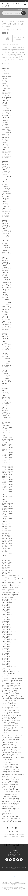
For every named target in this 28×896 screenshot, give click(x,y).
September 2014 (6, 308)
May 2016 (4, 274)
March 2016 (5, 277)
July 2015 (4, 291)
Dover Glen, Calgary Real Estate (10, 702)
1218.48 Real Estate (7, 471)
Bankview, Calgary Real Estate (10, 587)
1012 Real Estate (6, 430)
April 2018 (5, 243)
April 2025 (5, 104)
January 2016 (5, 281)
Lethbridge (5, 732)
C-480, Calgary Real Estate (9, 609)
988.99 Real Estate (7, 570)
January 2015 (5, 301)
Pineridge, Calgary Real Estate (10, 762)
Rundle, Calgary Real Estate (9, 772)
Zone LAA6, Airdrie (7, 815)
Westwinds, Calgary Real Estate (10, 806)
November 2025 (6, 93)
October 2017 (6, 252)
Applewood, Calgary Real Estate (10, 584)
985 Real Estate (6, 567)
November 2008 (6, 419)
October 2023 (6, 134)
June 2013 (5, 333)
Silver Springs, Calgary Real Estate (11, 788)
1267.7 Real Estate (7, 486)
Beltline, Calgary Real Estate (9, 590)
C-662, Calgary (6, 629)
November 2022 (6, 152)
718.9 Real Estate (6, 528)
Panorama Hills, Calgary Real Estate (11, 752)
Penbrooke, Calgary (7, 759)
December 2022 (6, 151)
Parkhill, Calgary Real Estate (9, 756)
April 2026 (5, 85)
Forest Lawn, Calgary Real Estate (10, 717)
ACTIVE (19, 9)
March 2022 (5, 166)
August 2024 (5, 117)
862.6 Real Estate (6, 533)
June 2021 (5, 181)
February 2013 (6, 340)
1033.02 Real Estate (7, 434)
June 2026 (5, 82)
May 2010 (4, 388)
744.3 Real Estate (6, 530)
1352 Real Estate (6, 501)
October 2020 (6, 195)
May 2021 (4, 183)
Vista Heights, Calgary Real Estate (11, 801)
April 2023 (5, 144)
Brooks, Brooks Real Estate (9, 597)
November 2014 (6, 304)
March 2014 (5, 318)
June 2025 (5, 100)
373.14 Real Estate (7, 525)
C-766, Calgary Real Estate (9, 660)
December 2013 (6, 323)
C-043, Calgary (6, 601)
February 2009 (6, 414)
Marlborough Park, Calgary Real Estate (12, 735)
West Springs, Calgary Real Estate (11, 805)
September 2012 (6, 348)
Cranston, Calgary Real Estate (10, 690)
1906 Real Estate (6, 520)
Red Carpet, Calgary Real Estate (10, 764)
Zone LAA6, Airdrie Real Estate (10, 816)
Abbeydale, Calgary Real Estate (10, 575)
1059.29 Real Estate (7, 440)
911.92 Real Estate (7, 547)
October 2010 (6, 380)
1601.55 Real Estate (7, 513)
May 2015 (4, 294)
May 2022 (4, 163)
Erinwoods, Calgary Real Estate (10, 708)
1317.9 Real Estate (7, 496)
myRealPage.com (16, 876)
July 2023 (4, 139)
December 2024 (6, 110)
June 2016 (5, 272)
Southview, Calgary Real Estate (10, 789)
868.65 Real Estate (7, 538)
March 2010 (5, 392)
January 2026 (5, 90)
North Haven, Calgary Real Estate (11, 751)
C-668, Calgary (6, 638)
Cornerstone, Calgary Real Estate (11, 685)
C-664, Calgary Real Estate (9, 634)
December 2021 (6, 171)
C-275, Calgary (6, 606)
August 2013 (5, 329)
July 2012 (4, 351)
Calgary (4, 668)
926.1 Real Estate (6, 550)
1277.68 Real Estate (7, 488)
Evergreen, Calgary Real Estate (10, 710)
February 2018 (6, 247)
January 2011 (5, 377)
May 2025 (4, 102)
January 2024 (5, 129)
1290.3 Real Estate (7, 489)
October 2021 (6, 174)
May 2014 (4, 314)
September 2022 (6, 156)
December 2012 (6, 343)
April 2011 (5, 372)
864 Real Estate (6, 535)
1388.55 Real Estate (7, 504)
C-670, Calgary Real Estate (9, 643)
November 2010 (6, 378)
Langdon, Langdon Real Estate (10, 730)
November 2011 (6, 363)
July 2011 (4, 368)
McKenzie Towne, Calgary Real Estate (12, 740)
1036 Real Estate (6, 435)
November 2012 (6, 345)
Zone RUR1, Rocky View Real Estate (11, 818)
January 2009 (5, 415)
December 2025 (6, 92)
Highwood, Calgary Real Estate (10, 724)
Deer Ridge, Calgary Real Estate (10, 693)
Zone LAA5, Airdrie (7, 813)
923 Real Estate (6, 548)
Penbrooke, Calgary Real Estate (10, 761)
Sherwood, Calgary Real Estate (10, 784)
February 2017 (6, 264)
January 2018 (5, 248)
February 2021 (6, 188)
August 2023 (5, 137)
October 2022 (6, 154)
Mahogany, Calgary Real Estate (10, 734)
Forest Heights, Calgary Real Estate (11, 715)
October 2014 (6, 306)
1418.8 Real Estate (7, 506)
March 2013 (5, 338)
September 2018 (6, 235)
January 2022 (5, 169)
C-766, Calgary (6, 658)
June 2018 (5, 240)
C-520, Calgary (6, 621)
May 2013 (4, 334)
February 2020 (6, 206)
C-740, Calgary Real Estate (9, 655)
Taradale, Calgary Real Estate (10, 794)
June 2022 (5, 161)
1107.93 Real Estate (7, 452)
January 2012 (5, 360)
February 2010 (6, 393)
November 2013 (6, 324)
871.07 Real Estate (7, 540)
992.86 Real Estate (7, 574)
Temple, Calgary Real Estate (9, 796)
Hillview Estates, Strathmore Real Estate (12, 727)
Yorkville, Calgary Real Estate (10, 810)
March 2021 (5, 186)
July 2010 (4, 385)
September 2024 (6, 115)
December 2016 (6, 267)
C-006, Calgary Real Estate (9, 599)
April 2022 (5, 164)
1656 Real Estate (6, 515)
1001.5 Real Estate (7, 429)
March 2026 (5, 87)
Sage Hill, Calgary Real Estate (10, 781)
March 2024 (5, 125)
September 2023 (6, 136)
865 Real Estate (6, 537)
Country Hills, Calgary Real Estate (11, 687)
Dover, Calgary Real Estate (9, 703)
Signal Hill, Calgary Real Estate (10, 786)
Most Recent (5, 78)
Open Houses (5, 72)
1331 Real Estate (6, 499)
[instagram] (14, 859)
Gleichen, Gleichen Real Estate (10, 719)
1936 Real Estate (6, 521)
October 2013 (6, 326)
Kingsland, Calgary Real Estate (10, 729)
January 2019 (5, 228)
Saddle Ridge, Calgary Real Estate (11, 778)
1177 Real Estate (6, 461)
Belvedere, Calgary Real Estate (10, 592)
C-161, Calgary (6, 604)
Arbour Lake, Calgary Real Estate (10, 585)
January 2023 (5, 149)
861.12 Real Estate (7, 531)
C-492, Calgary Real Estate (9, 614)
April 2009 (5, 410)
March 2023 (5, 146)
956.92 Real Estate (7, 553)
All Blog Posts (5, 68)
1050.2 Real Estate (7, 437)
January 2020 (5, 208)
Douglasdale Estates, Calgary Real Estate (13, 698)
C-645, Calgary (6, 624)
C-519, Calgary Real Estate (9, 619)
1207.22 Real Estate (7, 469)
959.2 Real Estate (6, 555)
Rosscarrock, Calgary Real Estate (10, 771)
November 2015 (6, 284)
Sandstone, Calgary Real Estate (10, 783)
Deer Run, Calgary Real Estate (10, 695)
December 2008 (6, 417)
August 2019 (5, 216)
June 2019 (5, 220)
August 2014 (5, 309)
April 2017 (5, 260)
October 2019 (6, 213)
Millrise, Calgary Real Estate (9, 742)
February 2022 (6, 168)
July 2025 (4, 98)
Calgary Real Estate (7, 670)
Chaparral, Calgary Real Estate (10, 675)
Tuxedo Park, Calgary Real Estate (10, 799)
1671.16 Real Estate (7, 518)
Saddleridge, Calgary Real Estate (10, 779)
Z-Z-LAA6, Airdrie (6, 811)
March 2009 (5, 412)
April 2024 (5, 124)
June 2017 (5, 257)
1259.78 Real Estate (7, 481)
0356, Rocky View (6, 425)
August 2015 (5, 289)
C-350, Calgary (6, 607)
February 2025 (6, 107)
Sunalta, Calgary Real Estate (9, 793)
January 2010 (5, 395)
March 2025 (5, 105)
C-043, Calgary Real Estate (9, 602)
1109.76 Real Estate (7, 454)
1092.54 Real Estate (7, 447)
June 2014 (5, 313)
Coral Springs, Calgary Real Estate (11, 683)
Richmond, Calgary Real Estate (10, 766)
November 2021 (6, 173)
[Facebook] (6, 859)
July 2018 (4, 238)
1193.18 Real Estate (7, 467)
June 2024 (5, 120)
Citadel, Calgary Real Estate (9, 682)
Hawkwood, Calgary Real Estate (10, 722)
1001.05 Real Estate (7, 427)
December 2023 (6, 130)
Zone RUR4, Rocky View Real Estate (11, 821)
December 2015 (6, 282)
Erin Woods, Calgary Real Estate (10, 707)
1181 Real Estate (6, 464)
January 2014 (5, 321)
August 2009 (5, 404)
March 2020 (5, 205)
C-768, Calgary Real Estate (9, 663)
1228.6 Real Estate (7, 474)
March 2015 (5, 297)
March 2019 (5, 225)
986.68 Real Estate (7, 569)
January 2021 (5, 189)
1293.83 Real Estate (7, 491)
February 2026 (6, 88)
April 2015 (5, 296)
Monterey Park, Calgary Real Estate (11, 746)
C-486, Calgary (6, 611)
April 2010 (5, 390)
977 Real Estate (6, 564)
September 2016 (6, 269)
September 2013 (6, 328)
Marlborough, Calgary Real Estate (11, 737)
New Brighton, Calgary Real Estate (11, 749)
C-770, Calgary (6, 665)
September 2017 (6, 254)
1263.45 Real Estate (7, 484)
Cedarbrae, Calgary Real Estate (10, 673)
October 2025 (6, 95)
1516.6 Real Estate (7, 511)
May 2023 (4, 142)
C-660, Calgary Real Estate (9, 628)
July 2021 (4, 179)
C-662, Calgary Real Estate (9, 631)
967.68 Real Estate (7, 557)
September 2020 (6, 196)
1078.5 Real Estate (7, 444)
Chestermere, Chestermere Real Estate (12, 678)
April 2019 (5, 223)
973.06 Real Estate (7, 562)
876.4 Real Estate (6, 542)
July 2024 (4, 119)
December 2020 (6, 191)
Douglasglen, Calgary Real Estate (11, 700)
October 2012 (6, 346)
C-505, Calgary (10, 30)
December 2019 (6, 210)
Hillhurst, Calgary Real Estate (10, 725)
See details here (17, 41)
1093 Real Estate (6, 449)
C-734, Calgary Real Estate (9, 649)
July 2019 (4, 218)
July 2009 (4, 405)
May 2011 (4, 370)
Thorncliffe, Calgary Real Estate (10, 798)
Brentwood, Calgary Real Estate (10, 596)
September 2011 (6, 365)
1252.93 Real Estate (7, 479)
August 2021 (5, 178)
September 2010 (6, 382)
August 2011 (5, 367)
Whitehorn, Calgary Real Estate (10, 808)
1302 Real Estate (6, 493)
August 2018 (5, 237)
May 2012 (4, 353)
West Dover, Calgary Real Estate (10, 803)
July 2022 (4, 159)
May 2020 (4, 203)
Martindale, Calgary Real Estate (10, 739)
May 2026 (4, 83)
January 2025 (5, 109)
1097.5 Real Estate (7, 451)
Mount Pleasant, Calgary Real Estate (11, 747)
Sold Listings (5, 73)
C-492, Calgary (6, 612)
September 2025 (6, 97)
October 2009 (6, 400)
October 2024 (6, 114)
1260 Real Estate (6, 483)
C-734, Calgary (6, 648)
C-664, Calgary (6, 633)
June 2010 (5, 387)
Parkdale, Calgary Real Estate (10, 754)
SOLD (25, 9)
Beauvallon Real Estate (8, 589)
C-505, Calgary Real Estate (9, 617)
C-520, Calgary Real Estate (9, 623)
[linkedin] (17, 859)
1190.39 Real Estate (7, 466)
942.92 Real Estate (7, 552)
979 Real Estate (6, 565)
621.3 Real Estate (6, 526)
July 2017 (4, 255)
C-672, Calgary (6, 644)
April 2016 (5, 275)
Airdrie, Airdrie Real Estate (9, 577)
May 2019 (4, 222)
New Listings (5, 70)
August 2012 (5, 350)
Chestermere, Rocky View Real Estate (12, 680)
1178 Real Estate (6, 462)
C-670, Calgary (6, 641)
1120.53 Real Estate (7, 456)
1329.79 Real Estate (7, 498)
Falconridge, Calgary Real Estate (10, 712)
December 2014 (6, 302)
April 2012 (5, 355)
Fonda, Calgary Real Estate (9, 713)
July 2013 (4, 331)
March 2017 (5, 262)
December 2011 (6, 361)
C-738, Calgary (6, 651)
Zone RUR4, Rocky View (8, 820)
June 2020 (5, 201)
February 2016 (6, 279)
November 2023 (6, 132)
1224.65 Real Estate (7, 472)
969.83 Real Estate (7, 558)
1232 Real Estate (6, 476)
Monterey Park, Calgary (8, 744)
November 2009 (6, 398)
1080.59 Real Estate (7, 445)
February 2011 (6, 375)
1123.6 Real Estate (7, 457)
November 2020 (6, 193)
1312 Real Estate (6, 494)
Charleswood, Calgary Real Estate (11, 676)
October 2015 (6, 286)
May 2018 (4, 242)
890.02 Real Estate (7, 543)
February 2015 (6, 299)
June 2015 (5, 292)
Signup (4, 1)
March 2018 (5, 245)
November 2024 (6, 112)
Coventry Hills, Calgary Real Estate (11, 688)
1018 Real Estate (6, 432)
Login (8, 1)
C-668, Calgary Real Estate (9, 639)
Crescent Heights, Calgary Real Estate (12, 692)
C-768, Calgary (6, 661)
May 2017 (4, 259)
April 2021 (5, 184)
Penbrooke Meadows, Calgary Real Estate (13, 757)
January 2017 (5, 265)
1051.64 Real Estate (7, 439)
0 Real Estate (5, 424)
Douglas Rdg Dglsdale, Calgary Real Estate (13, 697)
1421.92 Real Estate (7, 508)
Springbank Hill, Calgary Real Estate (11, 791)
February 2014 (6, 319)
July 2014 (4, 311)
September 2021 (6, 176)
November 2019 (6, 211)
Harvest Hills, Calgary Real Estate (11, 720)
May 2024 (4, 122)
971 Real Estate (6, 560)
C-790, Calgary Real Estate (9, 666)
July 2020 (4, 200)
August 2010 (5, 383)
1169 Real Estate (6, 459)
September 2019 (6, 215)
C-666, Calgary (6, 636)
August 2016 (5, 270)
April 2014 (5, 316)
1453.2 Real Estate (7, 510)
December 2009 (6, 397)
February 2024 (6, 127)
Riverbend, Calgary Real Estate (10, 767)
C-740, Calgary (6, 653)
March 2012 (5, 356)
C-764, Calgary (6, 656)
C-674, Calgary (6, 646)
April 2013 (5, 336)
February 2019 (6, 227)
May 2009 (4, 409)
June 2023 (5, 141)
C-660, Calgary (6, 626)
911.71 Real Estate (7, 545)
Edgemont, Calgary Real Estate (10, 705)
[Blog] (21, 859)
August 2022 (5, 157)
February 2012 (6, 358)
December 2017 (6, 250)
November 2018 (6, 232)
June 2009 (5, 407)
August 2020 (5, 198)
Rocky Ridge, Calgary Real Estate (10, 769)
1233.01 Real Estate (7, 478)
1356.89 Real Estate (7, 503)
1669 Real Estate (6, 516)
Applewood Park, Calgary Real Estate (11, 582)
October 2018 (6, 233)
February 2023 (6, 147)
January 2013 (5, 341)
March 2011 (5, 373)
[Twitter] (10, 859)
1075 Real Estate (6, 442)
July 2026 (4, 80)
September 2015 (6, 287)
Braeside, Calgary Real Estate (10, 594)
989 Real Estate (6, 572)
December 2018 (6, 230)
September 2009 (6, 402)
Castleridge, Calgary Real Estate (10, 671)
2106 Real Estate (6, 523)
